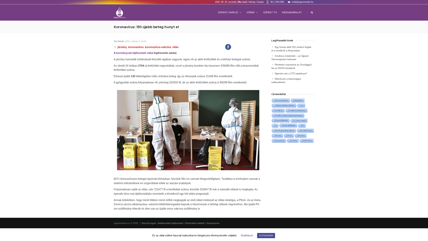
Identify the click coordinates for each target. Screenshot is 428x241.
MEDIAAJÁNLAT (292, 12)
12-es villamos (281, 120)
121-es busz (279, 140)
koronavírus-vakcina (158, 47)
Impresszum (213, 223)
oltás (175, 47)
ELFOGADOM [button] (266, 235)
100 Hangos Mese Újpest (284, 130)
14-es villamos (288, 125)
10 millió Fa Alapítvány (296, 110)
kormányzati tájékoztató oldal (134, 53)
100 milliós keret (306, 130)
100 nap (278, 135)
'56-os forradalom (281, 100)
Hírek (251, 12)
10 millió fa (279, 110)
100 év (289, 135)
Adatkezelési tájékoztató (171, 223)
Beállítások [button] (247, 235)
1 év (301, 105)
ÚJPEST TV (270, 12)
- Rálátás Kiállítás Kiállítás (284, 105)
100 (302, 125)
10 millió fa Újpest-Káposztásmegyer (288, 115)
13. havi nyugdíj (299, 120)
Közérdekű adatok (194, 223)
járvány (122, 47)
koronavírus (136, 47)
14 (276, 125)
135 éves (293, 140)
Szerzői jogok (149, 223)
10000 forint (307, 140)
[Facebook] (228, 47)
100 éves (301, 135)
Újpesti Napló (228, 12)
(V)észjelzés (298, 100)
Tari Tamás (119, 41)
